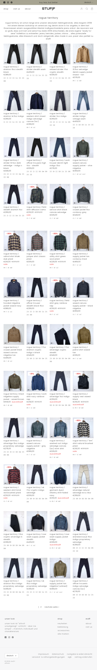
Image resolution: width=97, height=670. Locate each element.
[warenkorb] (92, 8)
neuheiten (62, 623)
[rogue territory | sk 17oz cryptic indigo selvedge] (37, 474)
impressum (43, 654)
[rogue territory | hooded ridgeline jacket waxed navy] (14, 287)
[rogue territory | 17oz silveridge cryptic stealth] (60, 334)
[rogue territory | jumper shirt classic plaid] (37, 241)
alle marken (63, 634)
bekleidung (63, 627)
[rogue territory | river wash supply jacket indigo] (60, 521)
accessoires (63, 630)
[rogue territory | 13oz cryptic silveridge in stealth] (14, 521)
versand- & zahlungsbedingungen (48, 657)
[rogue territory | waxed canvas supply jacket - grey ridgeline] (37, 428)
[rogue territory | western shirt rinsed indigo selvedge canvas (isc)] (37, 100)
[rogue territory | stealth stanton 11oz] (14, 194)
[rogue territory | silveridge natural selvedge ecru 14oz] (83, 474)
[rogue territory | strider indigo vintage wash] (83, 100)
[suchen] (86, 8)
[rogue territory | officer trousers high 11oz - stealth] (37, 147)
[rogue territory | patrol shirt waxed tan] (83, 334)
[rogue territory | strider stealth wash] (37, 54)
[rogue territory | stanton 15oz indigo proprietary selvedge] (14, 568)
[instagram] (8, 2)
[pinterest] (11, 2)
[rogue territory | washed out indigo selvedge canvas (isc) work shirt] (60, 428)
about (28, 9)
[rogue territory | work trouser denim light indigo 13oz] (60, 147)
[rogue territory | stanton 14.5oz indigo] (14, 100)
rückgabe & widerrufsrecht (79, 654)
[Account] (81, 8)
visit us (16, 9)
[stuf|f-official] (48, 8)
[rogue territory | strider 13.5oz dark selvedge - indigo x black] (14, 147)
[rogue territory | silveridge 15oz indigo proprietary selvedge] (14, 428)
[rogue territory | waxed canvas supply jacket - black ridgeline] (83, 287)
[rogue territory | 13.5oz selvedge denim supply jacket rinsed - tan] (83, 54)
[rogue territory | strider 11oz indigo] (60, 100)
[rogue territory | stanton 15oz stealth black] (14, 54)
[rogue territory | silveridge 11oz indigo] (60, 381)
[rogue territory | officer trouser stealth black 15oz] (37, 287)
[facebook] (4, 2)
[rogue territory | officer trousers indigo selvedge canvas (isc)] (83, 568)
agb (70, 657)
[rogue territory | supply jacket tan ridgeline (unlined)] (60, 568)
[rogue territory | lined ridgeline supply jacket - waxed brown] (14, 381)
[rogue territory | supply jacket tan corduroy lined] (83, 241)
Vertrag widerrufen (83, 657)
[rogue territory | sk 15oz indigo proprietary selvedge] (37, 568)
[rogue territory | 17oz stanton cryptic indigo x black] (37, 334)
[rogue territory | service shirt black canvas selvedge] (60, 194)
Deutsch (87, 2)
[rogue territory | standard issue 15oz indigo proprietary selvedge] (83, 521)
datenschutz (58, 654)
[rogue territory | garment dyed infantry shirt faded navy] (60, 474)
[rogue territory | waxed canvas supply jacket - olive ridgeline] (83, 147)
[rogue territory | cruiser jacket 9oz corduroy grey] (83, 194)
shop (6, 9)
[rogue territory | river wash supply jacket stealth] (37, 521)
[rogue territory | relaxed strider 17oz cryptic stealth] (60, 54)
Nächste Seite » (52, 607)
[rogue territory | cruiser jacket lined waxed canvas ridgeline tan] (14, 334)
